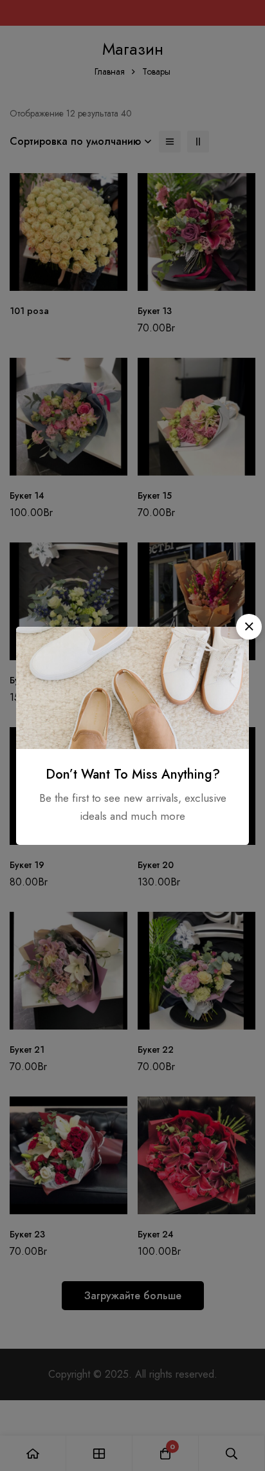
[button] (249, 627)
